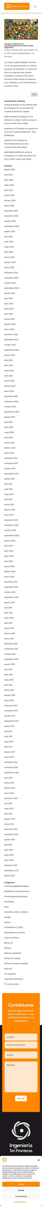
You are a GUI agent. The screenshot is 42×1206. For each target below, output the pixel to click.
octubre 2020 (10, 530)
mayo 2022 (9, 432)
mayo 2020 (9, 556)
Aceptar (21, 1184)
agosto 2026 (9, 169)
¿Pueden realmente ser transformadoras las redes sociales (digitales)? (18, 45)
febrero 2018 (9, 695)
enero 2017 (9, 757)
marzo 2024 (9, 319)
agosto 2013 (9, 875)
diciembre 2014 (10, 829)
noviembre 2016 (11, 767)
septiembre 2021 (11, 474)
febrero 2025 (10, 262)
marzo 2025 (9, 257)
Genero (7, 922)
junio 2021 (8, 489)
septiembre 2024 (11, 288)
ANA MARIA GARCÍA (12, 152)
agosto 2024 (9, 293)
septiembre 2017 (11, 721)
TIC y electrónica (11, 984)
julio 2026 (8, 175)
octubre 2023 (10, 345)
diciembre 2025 (11, 211)
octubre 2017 (9, 716)
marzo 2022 (9, 443)
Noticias (7, 948)
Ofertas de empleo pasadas (16, 963)
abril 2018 (8, 685)
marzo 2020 (9, 566)
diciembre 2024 (11, 272)
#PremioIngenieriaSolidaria (16, 896)
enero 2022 (9, 453)
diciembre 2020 (11, 520)
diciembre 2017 (10, 705)
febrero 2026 (9, 200)
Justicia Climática (11, 938)
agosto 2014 (9, 839)
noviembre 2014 (11, 834)
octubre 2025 (10, 221)
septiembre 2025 (11, 226)
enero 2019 (9, 638)
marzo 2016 (9, 783)
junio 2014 (8, 850)
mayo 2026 (9, 185)
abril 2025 (8, 252)
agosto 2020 (9, 540)
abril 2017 (8, 747)
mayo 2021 (8, 494)
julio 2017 (8, 731)
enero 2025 (9, 267)
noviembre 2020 (11, 525)
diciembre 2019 (10, 582)
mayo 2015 (8, 808)
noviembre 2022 (11, 401)
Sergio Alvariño (29, 50)
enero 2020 (9, 577)
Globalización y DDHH (13, 927)
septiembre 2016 (11, 772)
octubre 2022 (10, 406)
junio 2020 (8, 551)
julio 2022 (8, 422)
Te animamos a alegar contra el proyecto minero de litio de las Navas (20, 119)
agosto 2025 (9, 231)
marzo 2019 (9, 628)
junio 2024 (8, 303)
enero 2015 (9, 824)
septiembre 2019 (11, 597)
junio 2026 (8, 180)
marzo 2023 (9, 381)
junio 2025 (8, 241)
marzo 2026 (9, 195)
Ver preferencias (21, 1196)
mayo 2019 (8, 618)
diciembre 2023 (11, 334)
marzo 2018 (9, 690)
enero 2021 (9, 515)
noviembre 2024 (11, 278)
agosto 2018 (9, 664)
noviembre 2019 (11, 587)
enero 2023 (9, 391)
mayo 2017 (8, 741)
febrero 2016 (9, 788)
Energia (7, 917)
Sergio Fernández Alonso (14, 50)
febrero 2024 (10, 324)
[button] (39, 1160)
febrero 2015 (9, 819)
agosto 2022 (9, 417)
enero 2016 (9, 793)
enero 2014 (9, 860)
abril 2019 (8, 623)
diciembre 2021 (10, 458)
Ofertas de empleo (12, 958)
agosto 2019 (9, 602)
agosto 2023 (9, 355)
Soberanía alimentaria (13, 979)
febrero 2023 (9, 386)
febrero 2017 (9, 752)
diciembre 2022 (11, 396)
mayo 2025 (9, 247)
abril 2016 (8, 778)
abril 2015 (8, 814)
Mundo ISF (8, 943)
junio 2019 (8, 613)
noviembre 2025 (11, 216)
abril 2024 (8, 314)
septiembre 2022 (11, 412)
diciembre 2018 (10, 643)
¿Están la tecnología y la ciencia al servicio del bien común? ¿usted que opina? (20, 155)
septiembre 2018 (11, 659)
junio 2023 (8, 365)
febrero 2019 (9, 633)
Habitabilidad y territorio (14, 932)
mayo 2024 (9, 309)
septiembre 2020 (11, 535)
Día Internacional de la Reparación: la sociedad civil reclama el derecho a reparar (20, 108)
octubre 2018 (9, 654)
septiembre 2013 (11, 870)
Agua (6, 907)
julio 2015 (8, 803)
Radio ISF (8, 968)
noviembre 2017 (11, 710)
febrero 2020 (10, 571)
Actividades (9, 902)
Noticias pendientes (12, 953)
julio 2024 (8, 298)
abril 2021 (8, 499)
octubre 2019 (9, 592)
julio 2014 (8, 845)
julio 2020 (8, 546)
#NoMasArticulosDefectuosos (17, 891)
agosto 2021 (9, 479)
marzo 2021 (9, 504)
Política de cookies (20, 1202)
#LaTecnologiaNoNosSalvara (21, 53)
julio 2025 (8, 236)
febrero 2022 (9, 448)
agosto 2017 (9, 726)
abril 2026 (8, 190)
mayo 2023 (9, 370)
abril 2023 (8, 376)
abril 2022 (8, 437)
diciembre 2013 (10, 865)
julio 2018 (8, 669)
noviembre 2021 (11, 463)
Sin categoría (10, 974)
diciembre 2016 (10, 762)
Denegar (21, 1190)
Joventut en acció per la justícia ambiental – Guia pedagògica (21, 131)
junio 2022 (8, 427)
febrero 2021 (9, 510)
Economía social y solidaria (15, 912)
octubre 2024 (10, 283)
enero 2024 (9, 329)
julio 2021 (8, 484)
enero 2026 (9, 205)
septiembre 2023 (11, 350)
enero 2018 (9, 700)
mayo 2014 (8, 855)
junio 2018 (8, 674)
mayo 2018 (8, 680)
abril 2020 (8, 561)
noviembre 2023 (11, 339)
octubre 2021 (9, 468)
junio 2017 (8, 736)
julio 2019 (8, 607)
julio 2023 (8, 360)
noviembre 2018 (11, 649)
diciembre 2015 (10, 798)
